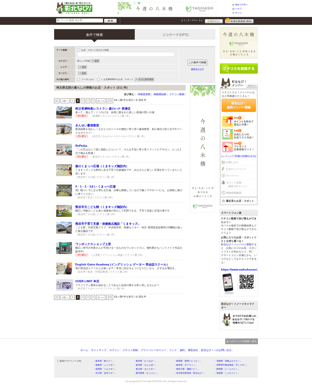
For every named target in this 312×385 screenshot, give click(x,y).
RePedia (81, 145)
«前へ (65, 100)
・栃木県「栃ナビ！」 (104, 361)
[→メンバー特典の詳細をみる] (239, 156)
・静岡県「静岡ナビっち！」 (188, 361)
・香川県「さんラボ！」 (145, 369)
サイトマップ (98, 350)
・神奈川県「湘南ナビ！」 (187, 369)
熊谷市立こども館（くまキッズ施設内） (102, 207)
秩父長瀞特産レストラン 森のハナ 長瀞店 (103, 108)
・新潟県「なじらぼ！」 (145, 365)
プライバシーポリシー (153, 350)
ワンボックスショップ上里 (93, 244)
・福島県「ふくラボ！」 (105, 365)
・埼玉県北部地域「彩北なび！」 (190, 373)
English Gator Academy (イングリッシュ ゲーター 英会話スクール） (122, 264)
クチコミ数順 (176, 94)
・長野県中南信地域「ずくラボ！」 (231, 365)
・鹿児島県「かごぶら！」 (146, 373)
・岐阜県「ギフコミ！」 (185, 365)
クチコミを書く (239, 68)
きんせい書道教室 (87, 125)
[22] (110, 100)
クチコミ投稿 (130, 350)
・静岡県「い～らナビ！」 (227, 369)
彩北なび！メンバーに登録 (236, 244)
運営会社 (193, 350)
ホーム (238, 12)
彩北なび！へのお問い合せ (216, 350)
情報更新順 (144, 94)
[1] (56, 100)
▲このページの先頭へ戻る (241, 341)
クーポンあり (88, 79)
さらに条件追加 (145, 79)
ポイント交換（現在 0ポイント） (237, 184)
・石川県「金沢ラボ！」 (105, 373)
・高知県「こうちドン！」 (227, 373)
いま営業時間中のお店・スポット (117, 79)
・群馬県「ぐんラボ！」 (105, 369)
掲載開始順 (159, 94)
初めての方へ (241, 4)
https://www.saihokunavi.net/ (242, 269)
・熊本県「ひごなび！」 (145, 361)
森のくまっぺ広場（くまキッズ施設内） (102, 166)
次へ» (100, 100)
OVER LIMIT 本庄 (87, 281)
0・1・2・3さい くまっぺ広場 (95, 186)
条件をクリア (197, 69)
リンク (173, 350)
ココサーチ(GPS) (175, 35)
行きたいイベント (236, 169)
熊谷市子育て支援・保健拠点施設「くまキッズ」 (108, 223)
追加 (96, 61)
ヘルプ (238, 8)
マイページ (232, 175)
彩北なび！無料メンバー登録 (239, 105)
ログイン (214, 20)
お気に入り (232, 162)
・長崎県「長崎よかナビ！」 (228, 361)
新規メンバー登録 (239, 20)
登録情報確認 (233, 192)
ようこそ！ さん (192, 20)
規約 (182, 350)
